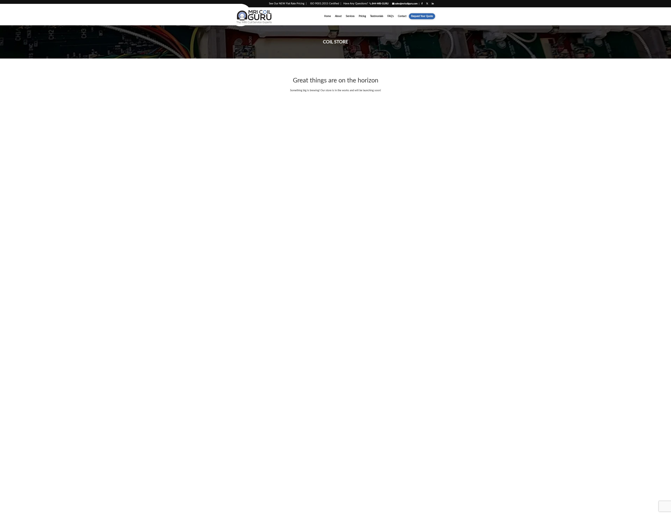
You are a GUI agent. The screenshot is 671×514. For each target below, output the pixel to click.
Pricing (362, 16)
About (338, 16)
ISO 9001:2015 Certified (324, 3)
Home (327, 16)
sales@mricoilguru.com (406, 4)
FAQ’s (390, 16)
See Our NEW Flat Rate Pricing (286, 3)
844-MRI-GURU (380, 4)
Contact (402, 16)
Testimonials (376, 16)
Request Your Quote (422, 16)
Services (350, 16)
